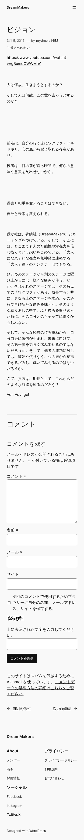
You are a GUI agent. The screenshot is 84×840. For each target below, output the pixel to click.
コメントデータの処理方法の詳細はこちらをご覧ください (41, 688)
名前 (12, 530)
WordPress (37, 831)
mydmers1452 (47, 40)
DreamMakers (18, 7)
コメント (16, 476)
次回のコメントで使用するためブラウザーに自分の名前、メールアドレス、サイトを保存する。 (44, 602)
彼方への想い (20, 47)
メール (14, 552)
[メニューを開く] (74, 7)
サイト (13, 574)
